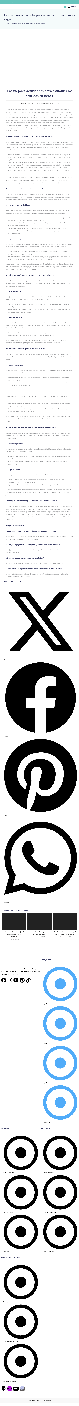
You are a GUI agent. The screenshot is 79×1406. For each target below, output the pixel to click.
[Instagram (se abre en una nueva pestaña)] (70, 2)
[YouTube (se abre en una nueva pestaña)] (72, 2)
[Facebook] (3, 980)
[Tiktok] (28, 980)
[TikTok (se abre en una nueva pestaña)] (74, 2)
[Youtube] (16, 980)
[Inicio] (4, 23)
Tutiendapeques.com (18, 517)
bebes (59, 103)
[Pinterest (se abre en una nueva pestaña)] (67, 2)
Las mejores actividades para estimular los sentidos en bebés (28, 23)
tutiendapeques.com (26, 103)
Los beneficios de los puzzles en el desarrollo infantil (39, 933)
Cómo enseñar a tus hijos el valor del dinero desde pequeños (14, 934)
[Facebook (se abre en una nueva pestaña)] (65, 2)
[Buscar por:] (77, 7)
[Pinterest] (22, 980)
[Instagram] (9, 980)
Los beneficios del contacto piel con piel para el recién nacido (65, 933)
